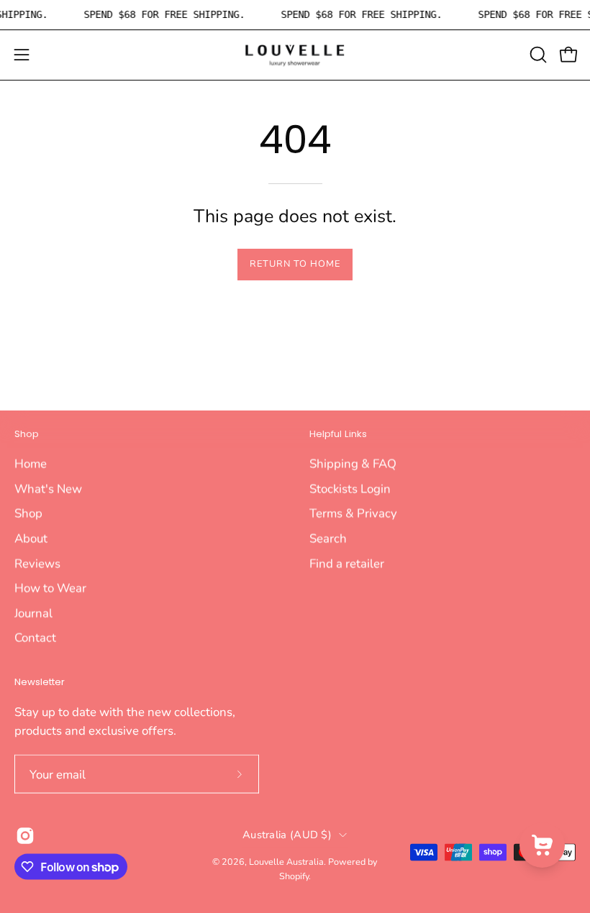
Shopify (294, 875)
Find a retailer (346, 563)
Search (328, 538)
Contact (35, 637)
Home (30, 463)
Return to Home (295, 263)
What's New (48, 488)
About (30, 538)
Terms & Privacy (353, 513)
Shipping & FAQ (352, 463)
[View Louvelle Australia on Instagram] (25, 836)
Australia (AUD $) (287, 834)
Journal (33, 613)
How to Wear (50, 587)
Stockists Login (350, 488)
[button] (537, 55)
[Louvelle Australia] (295, 55)
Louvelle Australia (286, 861)
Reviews (37, 563)
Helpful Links (338, 434)
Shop (26, 434)
